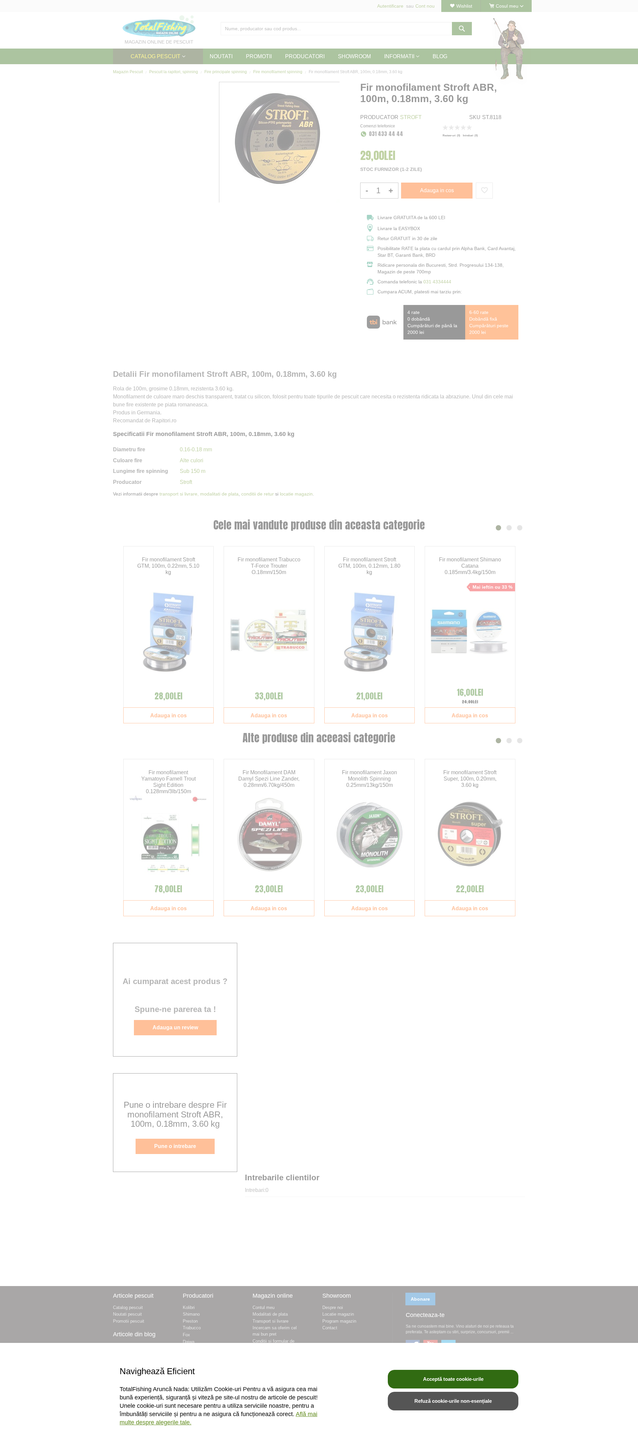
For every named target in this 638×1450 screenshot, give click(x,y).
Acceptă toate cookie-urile (453, 1379)
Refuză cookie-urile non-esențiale (453, 1401)
